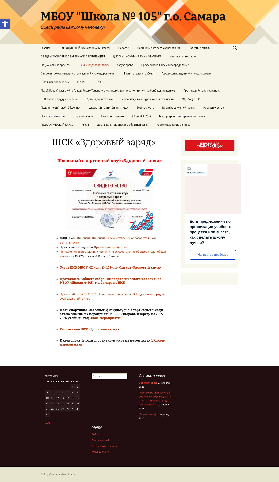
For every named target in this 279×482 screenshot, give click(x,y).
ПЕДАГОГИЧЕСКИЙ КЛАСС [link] (57, 124)
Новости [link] (123, 48)
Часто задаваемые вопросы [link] (174, 124)
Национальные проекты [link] (55, 65)
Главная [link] (45, 48)
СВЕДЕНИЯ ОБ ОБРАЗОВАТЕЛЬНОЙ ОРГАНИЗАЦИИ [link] (73, 56)
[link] (5, 24)
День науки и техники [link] (100, 99)
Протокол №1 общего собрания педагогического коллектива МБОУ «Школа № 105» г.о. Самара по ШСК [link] (110, 281)
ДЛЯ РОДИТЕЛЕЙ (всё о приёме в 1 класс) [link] (84, 48)
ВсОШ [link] (99, 82)
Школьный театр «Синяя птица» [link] (108, 107)
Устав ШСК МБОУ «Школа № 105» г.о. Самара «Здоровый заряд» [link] (111, 267)
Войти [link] (95, 434)
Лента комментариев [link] (104, 446)
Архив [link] (85, 124)
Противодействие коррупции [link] (202, 90)
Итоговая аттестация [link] (183, 56)
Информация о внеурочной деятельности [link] (148, 99)
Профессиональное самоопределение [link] (165, 65)
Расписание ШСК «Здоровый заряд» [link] (89, 329)
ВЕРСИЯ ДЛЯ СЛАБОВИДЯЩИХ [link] (210, 145)
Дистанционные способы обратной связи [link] (122, 124)
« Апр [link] (48, 423)
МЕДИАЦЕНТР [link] (191, 99)
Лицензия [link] (83, 238)
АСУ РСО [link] (82, 82)
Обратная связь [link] (83, 116)
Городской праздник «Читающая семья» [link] (186, 73)
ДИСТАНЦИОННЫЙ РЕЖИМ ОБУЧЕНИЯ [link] (137, 56)
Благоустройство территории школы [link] (182, 116)
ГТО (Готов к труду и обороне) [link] (60, 99)
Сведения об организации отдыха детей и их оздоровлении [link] (78, 73)
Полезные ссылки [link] (199, 48)
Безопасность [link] (145, 107)
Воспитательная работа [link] (139, 73)
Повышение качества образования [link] (158, 48)
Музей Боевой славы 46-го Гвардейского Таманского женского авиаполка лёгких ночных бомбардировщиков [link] (108, 90)
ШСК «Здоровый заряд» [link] (94, 65)
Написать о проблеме (213, 254)
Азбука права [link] (125, 65)
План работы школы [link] (53, 116)
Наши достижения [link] (112, 116)
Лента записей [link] (100, 440)
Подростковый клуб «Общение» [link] (60, 107)
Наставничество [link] (213, 107)
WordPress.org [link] (100, 452)
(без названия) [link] (147, 414)
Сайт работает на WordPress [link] (58, 474)
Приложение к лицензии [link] (110, 247)
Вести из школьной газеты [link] (178, 107)
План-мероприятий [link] (106, 318)
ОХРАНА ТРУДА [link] (141, 116)
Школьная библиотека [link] (55, 82)
